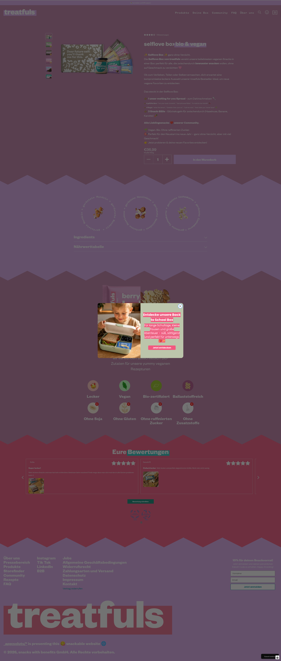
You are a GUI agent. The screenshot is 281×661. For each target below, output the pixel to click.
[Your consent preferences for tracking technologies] (277, 657)
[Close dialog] (180, 306)
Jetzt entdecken (162, 347)
